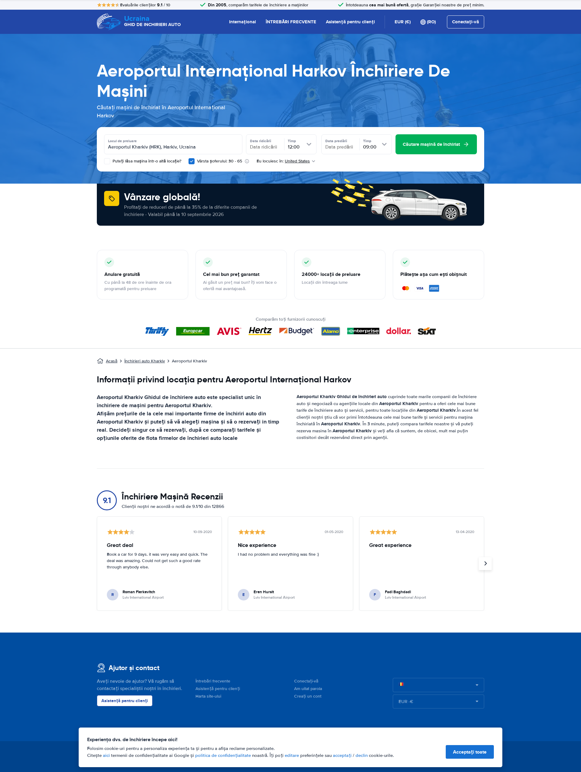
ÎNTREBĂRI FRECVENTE (291, 21)
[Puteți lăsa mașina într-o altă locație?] (107, 161)
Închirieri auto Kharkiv (144, 361)
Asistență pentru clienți (350, 21)
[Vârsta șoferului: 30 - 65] (192, 161)
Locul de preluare (122, 141)
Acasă (111, 361)
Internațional (242, 21)
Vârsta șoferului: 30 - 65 (219, 161)
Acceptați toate (470, 751)
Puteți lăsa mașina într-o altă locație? (146, 161)
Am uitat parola (308, 688)
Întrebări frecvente (212, 681)
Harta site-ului (208, 696)
